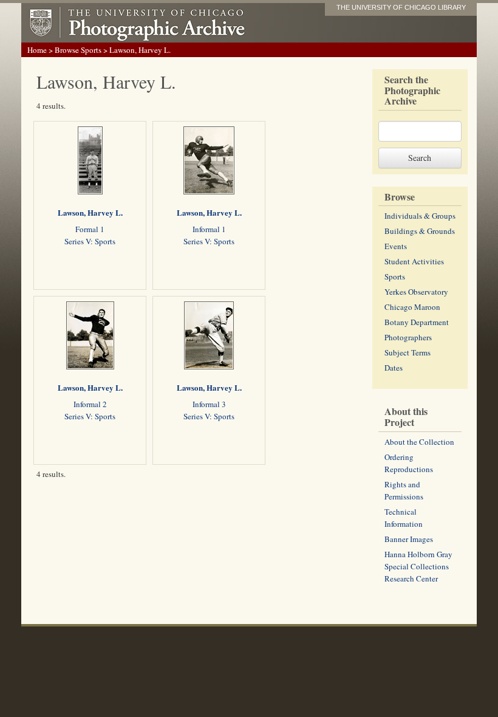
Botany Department (416, 322)
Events (395, 246)
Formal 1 (89, 229)
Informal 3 (209, 404)
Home (37, 49)
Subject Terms (407, 352)
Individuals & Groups (419, 215)
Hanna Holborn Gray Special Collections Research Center (418, 566)
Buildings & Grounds (419, 230)
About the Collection (419, 441)
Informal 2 (90, 404)
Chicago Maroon (412, 306)
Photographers (408, 337)
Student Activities (414, 261)
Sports (394, 276)
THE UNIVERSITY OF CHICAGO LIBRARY (401, 7)
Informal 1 (209, 229)
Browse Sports (78, 49)
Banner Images (408, 538)
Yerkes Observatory (416, 291)
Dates (393, 367)
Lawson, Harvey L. (90, 212)
